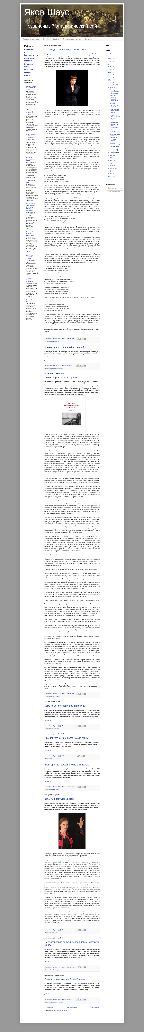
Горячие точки (54, 789)
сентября (113, 152)
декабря (113, 85)
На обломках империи (56, 368)
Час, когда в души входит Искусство (65, 49)
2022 (110, 64)
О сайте (55, 39)
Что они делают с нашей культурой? (65, 347)
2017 (110, 77)
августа (112, 155)
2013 (110, 179)
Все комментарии (114, 192)
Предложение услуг (72, 39)
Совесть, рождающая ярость (60, 377)
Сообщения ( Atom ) (61, 1011)
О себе (46, 39)
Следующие (49, 1007)
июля (112, 158)
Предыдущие (94, 1007)
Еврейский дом (54, 728)
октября (112, 150)
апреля (112, 165)
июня (112, 160)
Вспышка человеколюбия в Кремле (64, 979)
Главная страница (31, 39)
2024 (110, 59)
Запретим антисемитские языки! (31, 159)
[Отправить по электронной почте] (77, 339)
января (112, 173)
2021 (110, 67)
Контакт (88, 39)
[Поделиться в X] (82, 339)
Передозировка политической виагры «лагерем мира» (115, 137)
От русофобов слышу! (30, 181)
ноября (112, 87)
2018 (110, 75)
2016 (110, 80)
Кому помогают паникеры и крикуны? (65, 705)
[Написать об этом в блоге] (80, 339)
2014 (110, 177)
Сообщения (113, 188)
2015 (110, 82)
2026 (110, 53)
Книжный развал (55, 696)
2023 (110, 61)
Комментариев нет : (68, 338)
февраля (113, 171)
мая (111, 163)
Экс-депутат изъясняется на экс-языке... (67, 738)
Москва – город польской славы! (31, 86)
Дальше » (47, 360)
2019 (110, 72)
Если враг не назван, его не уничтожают (67, 764)
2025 (110, 56)
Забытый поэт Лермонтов (59, 798)
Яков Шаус (46, 12)
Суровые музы (54, 341)
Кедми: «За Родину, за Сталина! (29, 256)
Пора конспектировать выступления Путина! (31, 112)
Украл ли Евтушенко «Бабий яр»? (30, 280)
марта (112, 168)
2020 (110, 69)
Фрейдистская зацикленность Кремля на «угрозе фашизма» (30, 207)
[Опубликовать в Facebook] (85, 339)
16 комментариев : (67, 756)
